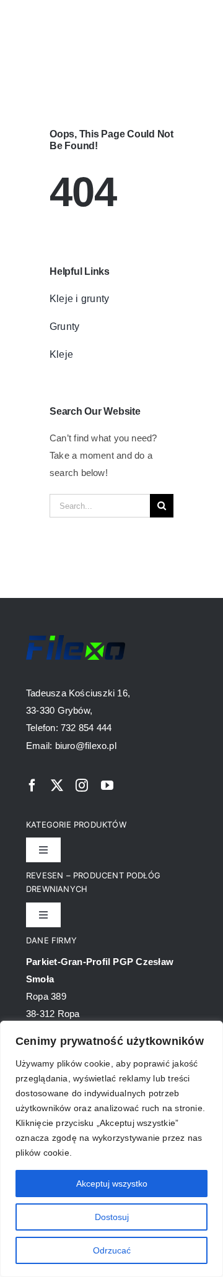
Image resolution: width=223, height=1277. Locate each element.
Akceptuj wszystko (111, 1183)
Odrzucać (112, 1250)
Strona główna (47, 64)
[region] (111, 1149)
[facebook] (32, 785)
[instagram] (82, 785)
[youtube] (107, 785)
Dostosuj (112, 1217)
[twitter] (57, 785)
